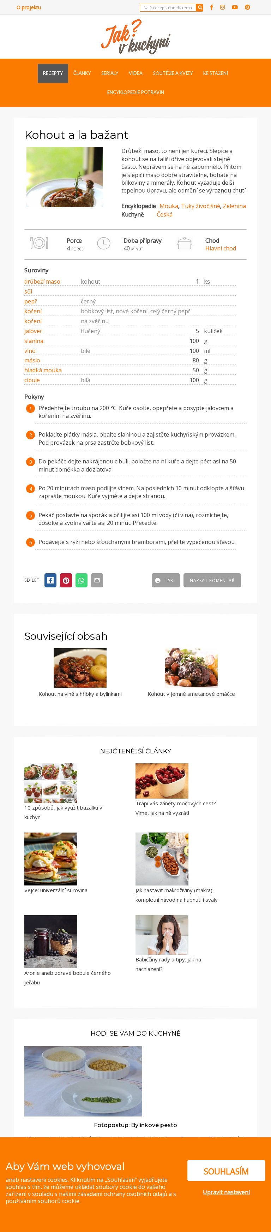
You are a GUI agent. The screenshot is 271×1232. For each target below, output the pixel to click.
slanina (33, 341)
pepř (30, 301)
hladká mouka (43, 370)
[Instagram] (222, 7)
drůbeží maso (42, 281)
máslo (32, 360)
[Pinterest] (247, 7)
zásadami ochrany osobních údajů (122, 1194)
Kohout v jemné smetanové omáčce (191, 693)
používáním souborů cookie (42, 1201)
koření (33, 311)
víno (30, 351)
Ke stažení (215, 73)
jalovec (33, 331)
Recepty (53, 73)
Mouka (168, 206)
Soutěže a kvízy (173, 73)
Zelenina (234, 206)
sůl (28, 291)
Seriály (109, 73)
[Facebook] (211, 7)
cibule (32, 380)
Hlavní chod (220, 248)
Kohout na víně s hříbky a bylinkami (80, 693)
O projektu (29, 7)
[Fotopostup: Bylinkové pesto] (83, 1080)
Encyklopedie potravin (135, 92)
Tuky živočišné (200, 206)
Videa (136, 73)
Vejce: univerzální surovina (56, 890)
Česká (165, 214)
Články (82, 73)
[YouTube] (235, 7)
